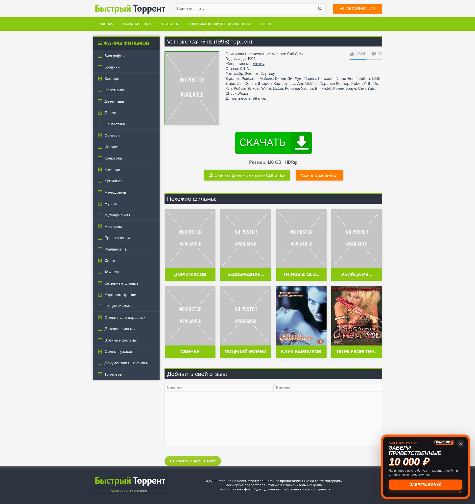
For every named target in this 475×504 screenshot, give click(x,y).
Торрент (130, 8)
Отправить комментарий (192, 461)
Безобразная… (245, 274)
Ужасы (258, 63)
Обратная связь (137, 24)
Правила (170, 24)
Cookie (266, 24)
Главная (105, 24)
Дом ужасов (190, 274)
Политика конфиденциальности (219, 24)
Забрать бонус (425, 484)
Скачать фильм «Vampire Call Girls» (249, 175)
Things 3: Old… (301, 274)
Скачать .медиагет (319, 175)
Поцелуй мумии (246, 352)
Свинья (190, 352)
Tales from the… (357, 352)
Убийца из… (356, 274)
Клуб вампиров (301, 352)
